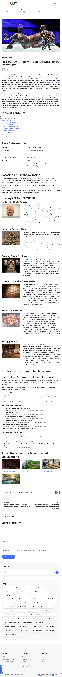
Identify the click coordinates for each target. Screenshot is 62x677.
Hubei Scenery (33, 606)
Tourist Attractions (26, 10)
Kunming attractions (46, 610)
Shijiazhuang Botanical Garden (10, 486)
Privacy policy (26, 664)
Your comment (6, 527)
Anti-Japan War (8, 132)
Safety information (8, 661)
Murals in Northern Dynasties (12, 128)
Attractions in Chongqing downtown (14, 587)
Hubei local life (22, 606)
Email (33, 541)
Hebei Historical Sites (36, 603)
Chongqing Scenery (23, 595)
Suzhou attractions (49, 618)
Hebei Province (41, 178)
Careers (24, 661)
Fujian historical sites (48, 595)
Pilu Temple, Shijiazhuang (8, 471)
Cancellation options (8, 659)
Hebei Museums (10, 492)
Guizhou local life (52, 599)
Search (6, 566)
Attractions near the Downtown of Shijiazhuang (14, 138)
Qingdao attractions (10, 618)
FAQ (42, 659)
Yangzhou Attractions (10, 626)
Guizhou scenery (9, 603)
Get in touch (44, 661)
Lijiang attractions (9, 614)
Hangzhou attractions (22, 603)
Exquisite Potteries (9, 130)
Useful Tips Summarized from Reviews (12, 136)
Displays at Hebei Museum (9, 120)
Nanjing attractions (36, 614)
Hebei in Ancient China (10, 124)
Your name (4, 541)
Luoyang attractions (22, 614)
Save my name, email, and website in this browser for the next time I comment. (25, 550)
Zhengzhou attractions (10, 634)
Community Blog (26, 659)
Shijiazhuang (12, 77)
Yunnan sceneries (50, 626)
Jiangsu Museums (20, 610)
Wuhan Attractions (27, 622)
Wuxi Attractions (40, 622)
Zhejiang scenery (50, 630)
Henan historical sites (51, 603)
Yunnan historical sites (24, 626)
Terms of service (26, 666)
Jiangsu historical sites (46, 606)
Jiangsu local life (9, 610)
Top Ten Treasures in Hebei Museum (11, 134)
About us (24, 657)
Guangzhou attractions (25, 599)
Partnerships (44, 657)
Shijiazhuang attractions (25, 492)
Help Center (6, 657)
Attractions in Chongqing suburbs (34, 587)
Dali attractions (35, 595)
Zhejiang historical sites (10, 630)
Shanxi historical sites (23, 618)
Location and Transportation (9, 118)
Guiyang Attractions (39, 599)
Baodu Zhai (25, 471)
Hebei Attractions (13, 10)
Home (3, 10)
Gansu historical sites (10, 599)
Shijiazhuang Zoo (47, 471)
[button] (55, 3)
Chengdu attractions (24, 591)
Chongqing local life (9, 595)
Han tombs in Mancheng (53, 82)
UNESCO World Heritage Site (12, 622)
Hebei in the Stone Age (10, 122)
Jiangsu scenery (33, 610)
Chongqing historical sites (39, 591)
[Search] (57, 572)
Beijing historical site (10, 591)
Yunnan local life (38, 626)
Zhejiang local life (24, 630)
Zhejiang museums (37, 630)
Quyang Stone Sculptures (11, 126)
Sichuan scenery (37, 618)
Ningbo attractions (49, 614)
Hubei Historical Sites (10, 606)
